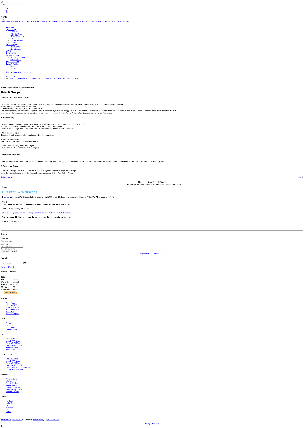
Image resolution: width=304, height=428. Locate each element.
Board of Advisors (12, 307)
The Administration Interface (68, 78)
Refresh (162, 182)
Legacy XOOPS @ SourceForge (18, 367)
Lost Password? (158, 253)
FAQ (8, 325)
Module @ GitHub (17, 57)
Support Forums (12, 347)
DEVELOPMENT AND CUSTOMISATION (114, 21)
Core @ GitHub (12, 359)
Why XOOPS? (16, 34)
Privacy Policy (17, 420)
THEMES (12, 53)
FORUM (11, 45)
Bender (6, 197)
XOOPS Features (17, 36)
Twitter (8, 412)
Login (12, 66)
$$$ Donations (11, 379)
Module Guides (11, 330)
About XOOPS (16, 32)
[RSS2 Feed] (52, 420)
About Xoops (11, 303)
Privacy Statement (17, 40)
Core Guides (10, 327)
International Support (13, 349)
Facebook (9, 401)
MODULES (13, 55)
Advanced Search (7, 267)
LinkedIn (9, 403)
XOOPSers (10, 312)
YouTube (9, 407)
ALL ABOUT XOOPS (39, 21)
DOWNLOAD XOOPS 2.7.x (19, 72)
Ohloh (8, 410)
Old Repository (16, 60)
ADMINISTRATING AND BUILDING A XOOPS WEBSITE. (31, 78)
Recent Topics (15, 49)
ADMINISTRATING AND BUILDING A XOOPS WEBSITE (73, 21)
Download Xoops (12, 339)
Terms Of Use (15, 38)
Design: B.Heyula (152, 424)
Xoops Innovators (12, 309)
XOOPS (11, 30)
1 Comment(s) (6, 177)
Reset (14, 251)
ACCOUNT (13, 64)
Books (8, 323)
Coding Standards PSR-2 (15, 369)
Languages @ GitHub (14, 345)
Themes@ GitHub (13, 343)
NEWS (11, 51)
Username (5, 239)
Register (13, 68)
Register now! (145, 253)
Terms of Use (6, 420)
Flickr (8, 405)
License (13, 42)
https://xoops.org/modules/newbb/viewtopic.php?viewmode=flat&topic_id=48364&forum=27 (37, 213)
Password (4, 244)
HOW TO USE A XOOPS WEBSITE (15, 21)
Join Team (9, 381)
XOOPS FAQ (13, 62)
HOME (11, 28)
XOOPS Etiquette (12, 314)
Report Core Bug (12, 392)
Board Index (15, 47)
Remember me (9, 249)
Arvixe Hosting (38, 420)
